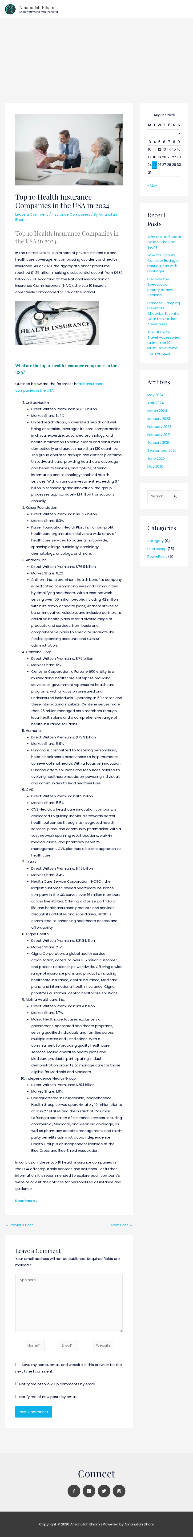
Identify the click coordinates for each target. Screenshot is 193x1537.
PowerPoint (157, 556)
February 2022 (159, 426)
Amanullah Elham (36, 7)
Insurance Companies (71, 214)
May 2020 (155, 466)
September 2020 (162, 450)
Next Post (122, 1225)
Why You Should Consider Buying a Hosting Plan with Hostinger (163, 263)
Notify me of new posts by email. (48, 1396)
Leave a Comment (31, 214)
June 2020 (156, 458)
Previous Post (19, 1225)
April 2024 (155, 402)
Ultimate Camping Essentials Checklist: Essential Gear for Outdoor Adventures (163, 313)
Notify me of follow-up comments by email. (57, 1383)
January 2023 (158, 418)
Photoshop (157, 548)
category (155, 540)
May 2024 (155, 394)
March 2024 (157, 410)
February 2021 (158, 434)
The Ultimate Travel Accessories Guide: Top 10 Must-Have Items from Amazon (163, 343)
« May (152, 185)
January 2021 (158, 442)
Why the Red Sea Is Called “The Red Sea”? (164, 242)
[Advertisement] (96, 54)
